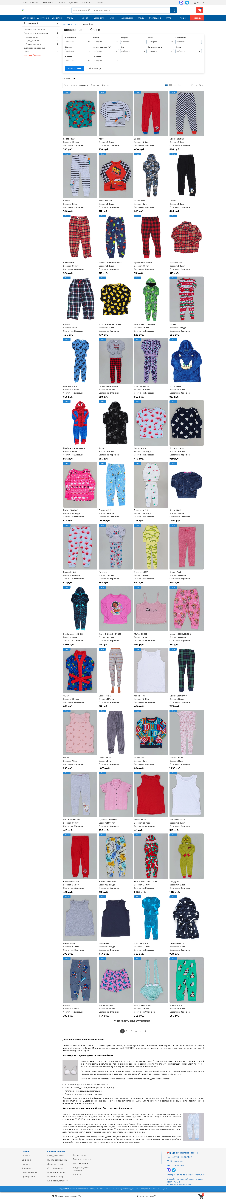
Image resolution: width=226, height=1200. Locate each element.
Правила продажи (56, 1172)
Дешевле (95, 85)
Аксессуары (127, 18)
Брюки (137, 139)
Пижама (173, 324)
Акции (183, 18)
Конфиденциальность (58, 1181)
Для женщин (28, 18)
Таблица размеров (82, 1159)
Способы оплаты (55, 1168)
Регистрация (79, 1155)
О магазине (47, 2)
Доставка (73, 2)
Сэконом (26, 1156)
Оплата (61, 2)
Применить (75, 68)
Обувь (141, 18)
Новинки (83, 85)
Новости (26, 1164)
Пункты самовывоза (57, 1160)
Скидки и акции (30, 2)
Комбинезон (140, 201)
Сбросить (93, 68)
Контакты (86, 2)
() (68, 1196)
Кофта (66, 139)
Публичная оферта (56, 1176)
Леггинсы (68, 819)
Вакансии (26, 1160)
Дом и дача (99, 18)
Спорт (85, 18)
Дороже (106, 85)
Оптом (169, 18)
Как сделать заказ (55, 1156)
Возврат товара (80, 1163)
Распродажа (155, 18)
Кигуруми (174, 881)
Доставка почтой (55, 1164)
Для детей (57, 18)
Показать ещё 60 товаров (133, 1020)
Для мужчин (43, 18)
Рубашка (174, 262)
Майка (137, 634)
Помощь (100, 2)
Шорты (102, 1005)
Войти (200, 2)
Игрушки (70, 18)
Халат (101, 448)
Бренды (197, 18)
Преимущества (29, 1176)
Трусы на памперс (143, 1005)
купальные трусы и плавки (78, 1084)
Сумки (113, 18)
